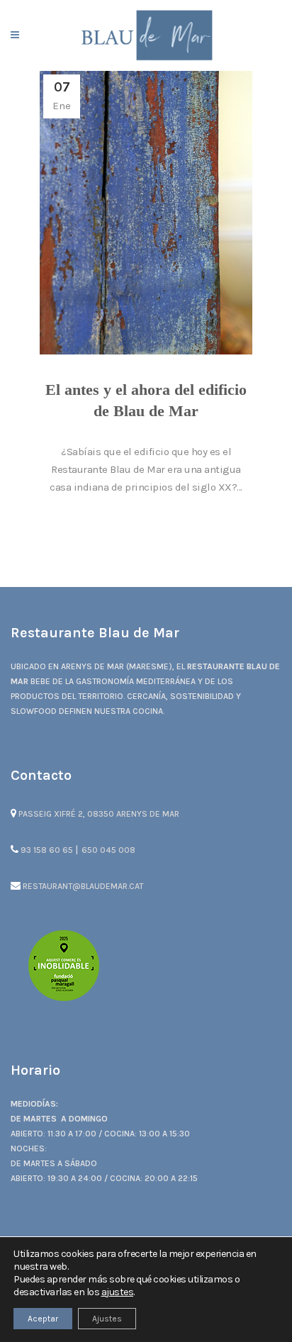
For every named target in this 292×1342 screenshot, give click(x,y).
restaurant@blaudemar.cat (82, 886)
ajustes (117, 1292)
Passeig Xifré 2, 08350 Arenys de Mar (97, 814)
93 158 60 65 (46, 850)
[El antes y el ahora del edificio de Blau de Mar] (146, 212)
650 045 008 (108, 850)
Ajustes (107, 1319)
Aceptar (43, 1319)
